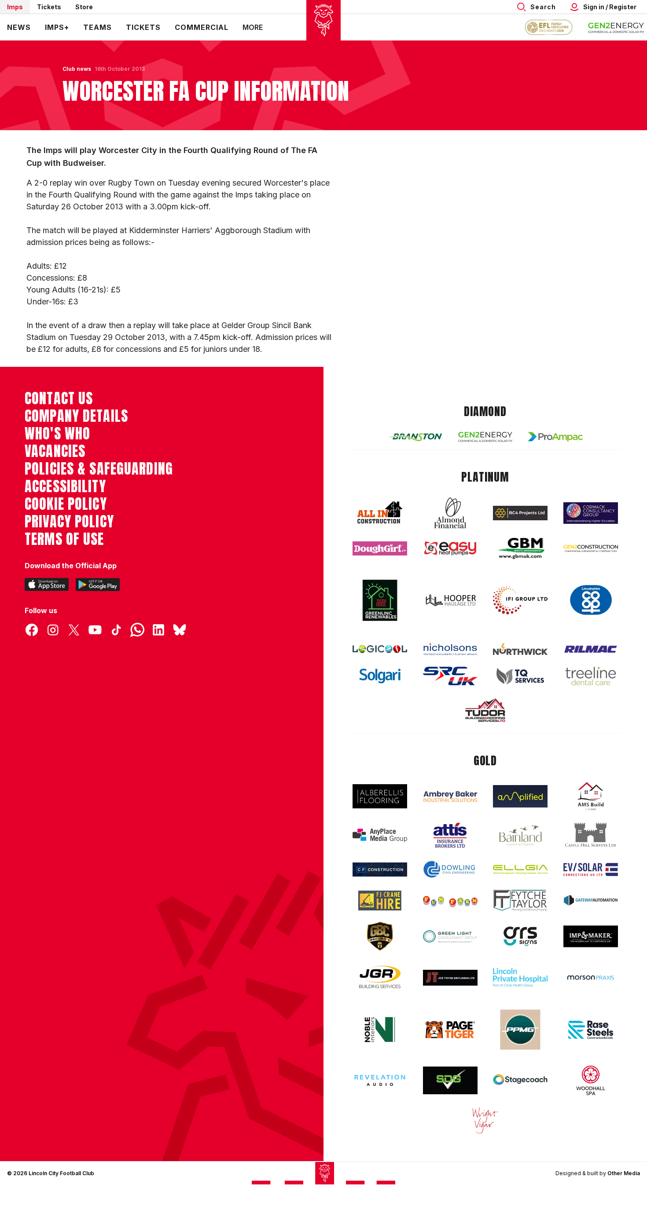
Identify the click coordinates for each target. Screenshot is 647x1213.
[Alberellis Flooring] (380, 796)
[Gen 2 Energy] (485, 437)
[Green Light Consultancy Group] (450, 936)
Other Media (623, 1173)
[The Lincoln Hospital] (520, 977)
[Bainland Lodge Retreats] (520, 835)
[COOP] (590, 600)
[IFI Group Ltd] (520, 600)
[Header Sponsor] (616, 27)
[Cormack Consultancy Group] (590, 513)
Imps (15, 7)
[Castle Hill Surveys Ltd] (590, 835)
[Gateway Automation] (590, 900)
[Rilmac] (590, 649)
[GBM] (520, 549)
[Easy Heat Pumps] (450, 548)
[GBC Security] (380, 936)
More (253, 27)
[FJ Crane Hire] (380, 900)
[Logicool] (380, 649)
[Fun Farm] (450, 901)
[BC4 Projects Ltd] (520, 513)
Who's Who (57, 434)
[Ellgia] (520, 869)
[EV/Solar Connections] (590, 869)
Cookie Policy (66, 504)
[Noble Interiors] (380, 1030)
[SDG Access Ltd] (450, 1081)
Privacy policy (69, 522)
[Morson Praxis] (590, 977)
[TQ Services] (520, 676)
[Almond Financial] (450, 513)
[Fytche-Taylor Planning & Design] (520, 900)
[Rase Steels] (590, 1029)
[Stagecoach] (520, 1081)
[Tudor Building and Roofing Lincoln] (485, 710)
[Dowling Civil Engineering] (450, 869)
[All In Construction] (380, 512)
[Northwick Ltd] (520, 649)
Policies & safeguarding (99, 469)
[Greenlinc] (380, 600)
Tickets (49, 7)
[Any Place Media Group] (380, 835)
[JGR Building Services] (380, 977)
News (19, 27)
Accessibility (65, 486)
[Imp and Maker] (590, 936)
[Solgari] (380, 676)
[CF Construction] (380, 869)
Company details (76, 416)
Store (84, 7)
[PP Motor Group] (520, 1029)
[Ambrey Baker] (450, 796)
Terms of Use (64, 539)
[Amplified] (520, 796)
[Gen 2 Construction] (590, 548)
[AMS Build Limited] (590, 796)
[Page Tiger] (450, 1030)
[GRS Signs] (520, 937)
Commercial (201, 27)
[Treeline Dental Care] (590, 676)
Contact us (59, 398)
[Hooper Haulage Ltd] (450, 600)
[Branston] (415, 436)
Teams (97, 27)
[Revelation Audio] (380, 1080)
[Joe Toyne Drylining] (450, 978)
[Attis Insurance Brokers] (450, 835)
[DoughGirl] (380, 548)
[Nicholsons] (450, 649)
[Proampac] (555, 436)
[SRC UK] (450, 676)
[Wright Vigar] (485, 1120)
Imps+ (57, 27)
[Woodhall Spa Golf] (590, 1080)
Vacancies (55, 451)
